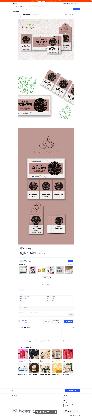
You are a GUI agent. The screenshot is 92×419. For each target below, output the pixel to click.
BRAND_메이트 (20, 361)
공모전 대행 (44, 415)
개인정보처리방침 (22, 415)
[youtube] (79, 415)
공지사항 (17, 415)
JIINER (52, 375)
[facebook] (73, 415)
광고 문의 (36, 415)
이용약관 (32, 415)
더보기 (73, 327)
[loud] (13, 3)
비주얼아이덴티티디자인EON (55, 361)
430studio (41, 361)
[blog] (71, 415)
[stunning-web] (14, 407)
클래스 (40, 415)
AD (91, 0)
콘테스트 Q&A (65, 397)
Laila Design (42, 375)
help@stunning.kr (74, 405)
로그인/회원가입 (77, 3)
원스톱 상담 (46, 9)
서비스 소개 (65, 395)
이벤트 (65, 400)
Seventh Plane (65, 361)
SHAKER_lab (31, 375)
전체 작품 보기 (70, 264)
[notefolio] (16, 3)
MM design (19, 375)
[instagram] (75, 415)
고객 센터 (64, 402)
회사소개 (13, 415)
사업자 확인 (27, 415)
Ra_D (23, 260)
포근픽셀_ (30, 361)
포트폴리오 (13, 11)
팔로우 (25, 16)
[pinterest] (77, 415)
